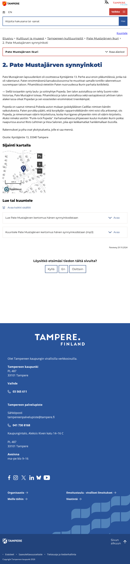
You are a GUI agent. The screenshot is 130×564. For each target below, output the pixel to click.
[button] (51, 269)
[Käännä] (106, 2)
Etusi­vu (8, 38)
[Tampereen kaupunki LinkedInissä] (31, 477)
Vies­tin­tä (72, 499)
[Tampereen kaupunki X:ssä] (23, 477)
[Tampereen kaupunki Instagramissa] (15, 477)
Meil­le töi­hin (16, 499)
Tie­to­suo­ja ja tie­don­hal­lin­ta (61, 554)
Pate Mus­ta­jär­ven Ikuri (102, 38)
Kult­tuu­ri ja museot (30, 38)
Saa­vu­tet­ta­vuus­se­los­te (30, 554)
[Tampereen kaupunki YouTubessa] (46, 477)
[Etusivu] (12, 3)
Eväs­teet (9, 554)
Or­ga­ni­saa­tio (16, 492)
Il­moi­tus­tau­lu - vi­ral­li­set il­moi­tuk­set (89, 492)
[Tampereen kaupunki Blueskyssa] (38, 477)
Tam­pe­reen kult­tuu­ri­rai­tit (65, 38)
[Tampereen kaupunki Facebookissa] (9, 477)
